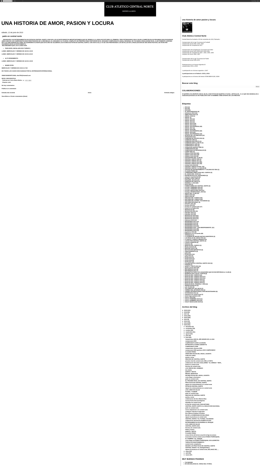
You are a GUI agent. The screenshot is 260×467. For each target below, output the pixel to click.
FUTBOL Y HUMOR (191, 391)
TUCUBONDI (189, 462)
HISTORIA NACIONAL (191, 202)
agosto (188, 334)
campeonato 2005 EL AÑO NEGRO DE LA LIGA (199, 339)
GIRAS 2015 (188, 195)
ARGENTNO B (189, 137)
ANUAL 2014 (189, 122)
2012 (186, 107)
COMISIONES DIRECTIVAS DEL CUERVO (197, 172)
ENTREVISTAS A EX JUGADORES (195, 175)
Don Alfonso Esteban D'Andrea (195, 413)
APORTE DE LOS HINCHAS (193, 135)
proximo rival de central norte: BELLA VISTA (199, 361)
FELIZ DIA (188, 184)
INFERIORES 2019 (190, 230)
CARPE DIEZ (189, 151)
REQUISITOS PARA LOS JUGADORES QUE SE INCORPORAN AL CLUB (207, 272)
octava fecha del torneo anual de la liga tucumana (200, 435)
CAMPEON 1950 (190, 140)
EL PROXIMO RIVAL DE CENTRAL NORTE (198, 381)
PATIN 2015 (188, 258)
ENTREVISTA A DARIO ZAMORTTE (196, 344)
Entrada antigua (169, 92)
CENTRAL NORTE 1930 (192, 159)
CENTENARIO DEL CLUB (192, 157)
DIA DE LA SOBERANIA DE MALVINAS (197, 415)
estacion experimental (192, 177)
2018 (185, 312)
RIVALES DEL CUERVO (192, 275)
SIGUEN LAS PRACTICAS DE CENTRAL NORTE (200, 446)
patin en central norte (192, 379)
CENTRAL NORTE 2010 (192, 162)
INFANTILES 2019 (190, 218)
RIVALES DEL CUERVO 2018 (194, 281)
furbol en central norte (192, 364)
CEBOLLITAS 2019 (190, 156)
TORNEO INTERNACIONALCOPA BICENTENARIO (200, 291)
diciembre (189, 326)
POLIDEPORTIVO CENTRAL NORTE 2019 (198, 263)
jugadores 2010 (189, 232)
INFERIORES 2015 (190, 226)
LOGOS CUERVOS (190, 242)
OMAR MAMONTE (190, 251)
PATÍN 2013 (188, 257)
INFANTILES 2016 (190, 217)
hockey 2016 (189, 205)
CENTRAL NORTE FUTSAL (193, 166)
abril (187, 453)
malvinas (187, 244)
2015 (186, 110)
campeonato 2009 (190, 341)
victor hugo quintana (191, 296)
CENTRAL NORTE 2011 (192, 163)
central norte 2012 (190, 165)
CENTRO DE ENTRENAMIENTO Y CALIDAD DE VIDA (201, 169)
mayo (187, 451)
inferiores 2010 (189, 220)
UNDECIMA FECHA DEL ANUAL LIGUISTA (198, 353)
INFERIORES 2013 (190, 224)
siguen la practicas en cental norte (196, 417)
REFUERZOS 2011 (190, 270)
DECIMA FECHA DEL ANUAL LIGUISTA (197, 375)
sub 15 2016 (188, 287)
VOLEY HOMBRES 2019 (192, 300)
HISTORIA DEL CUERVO (192, 199)
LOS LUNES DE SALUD (192, 390)
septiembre (189, 332)
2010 (185, 324)
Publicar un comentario (9, 88)
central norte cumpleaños (193, 444)
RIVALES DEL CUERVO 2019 (194, 282)
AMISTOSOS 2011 (190, 114)
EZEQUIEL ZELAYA (191, 180)
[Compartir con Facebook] (29, 80)
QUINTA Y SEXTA (190, 371)
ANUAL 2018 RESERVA (192, 131)
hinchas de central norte (192, 366)
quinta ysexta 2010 (191, 267)
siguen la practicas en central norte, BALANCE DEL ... (202, 449)
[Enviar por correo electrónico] (25, 80)
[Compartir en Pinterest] (30, 80)
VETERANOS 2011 (190, 293)
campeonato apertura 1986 (193, 147)
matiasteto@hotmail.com (190, 95)
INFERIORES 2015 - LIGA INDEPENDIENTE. (198, 227)
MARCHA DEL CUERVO (192, 245)
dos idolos (188, 370)
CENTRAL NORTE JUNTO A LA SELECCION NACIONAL (202, 406)
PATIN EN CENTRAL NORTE (194, 386)
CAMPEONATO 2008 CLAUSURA (195, 343)
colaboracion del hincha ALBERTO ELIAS (198, 420)
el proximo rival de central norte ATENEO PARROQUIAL (202, 437)
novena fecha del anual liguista (195, 400)
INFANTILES (188, 209)
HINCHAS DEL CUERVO (192, 197)
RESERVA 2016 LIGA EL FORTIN (195, 273)
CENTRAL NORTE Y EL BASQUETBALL (197, 447)
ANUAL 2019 (189, 132)
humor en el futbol (190, 208)
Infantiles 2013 (189, 214)
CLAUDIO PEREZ (190, 171)
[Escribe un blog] (26, 80)
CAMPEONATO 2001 (191, 145)
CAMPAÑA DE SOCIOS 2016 (193, 138)
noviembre (189, 328)
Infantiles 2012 (189, 212)
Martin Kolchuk (189, 247)
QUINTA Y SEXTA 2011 (192, 266)
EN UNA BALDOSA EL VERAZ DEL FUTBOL (198, 464)
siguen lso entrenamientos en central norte (198, 384)
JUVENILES (188, 235)
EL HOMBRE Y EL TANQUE (193, 438)
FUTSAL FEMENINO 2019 (193, 189)
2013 (186, 108)
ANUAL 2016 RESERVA (192, 126)
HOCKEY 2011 (189, 203)
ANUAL (187, 117)
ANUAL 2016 (189, 125)
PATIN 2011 (188, 254)
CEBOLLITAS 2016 (190, 154)
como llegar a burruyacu (192, 377)
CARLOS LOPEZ (190, 355)
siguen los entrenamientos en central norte (198, 388)
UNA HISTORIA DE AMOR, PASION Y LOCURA (57, 23)
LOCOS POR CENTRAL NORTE (194, 241)
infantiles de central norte (193, 402)
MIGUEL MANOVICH (191, 373)
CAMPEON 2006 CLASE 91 (193, 142)
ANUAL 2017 (189, 128)
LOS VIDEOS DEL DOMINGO (194, 368)
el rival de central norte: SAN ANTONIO (197, 404)
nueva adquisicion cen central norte (196, 409)
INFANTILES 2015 (190, 215)
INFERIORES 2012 (190, 223)
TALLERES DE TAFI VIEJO (193, 288)
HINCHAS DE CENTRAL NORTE (195, 359)
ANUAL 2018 (189, 129)
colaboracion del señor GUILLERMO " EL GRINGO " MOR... (203, 362)
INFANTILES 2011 (190, 211)
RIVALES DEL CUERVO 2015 (194, 278)
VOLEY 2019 (189, 297)
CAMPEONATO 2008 (191, 346)
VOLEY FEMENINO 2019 (192, 299)
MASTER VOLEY (190, 248)
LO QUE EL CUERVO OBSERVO (195, 239)
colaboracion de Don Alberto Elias (196, 399)
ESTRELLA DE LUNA (191, 178)
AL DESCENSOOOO (191, 111)
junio (187, 337)
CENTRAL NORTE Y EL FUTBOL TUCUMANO (199, 418)
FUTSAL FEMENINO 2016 (193, 187)
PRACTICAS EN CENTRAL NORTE (196, 382)
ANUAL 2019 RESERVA (192, 134)
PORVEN (187, 264)
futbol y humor (189, 429)
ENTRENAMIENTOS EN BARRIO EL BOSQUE (199, 422)
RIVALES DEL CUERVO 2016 (194, 279)
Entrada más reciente (8, 92)
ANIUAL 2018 (189, 116)
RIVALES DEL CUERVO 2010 (194, 276)
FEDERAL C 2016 (190, 183)
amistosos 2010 (190, 113)
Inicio (89, 92)
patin (9, 82)
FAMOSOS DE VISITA (191, 181)
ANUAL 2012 (189, 119)
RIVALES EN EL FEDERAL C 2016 (195, 284)
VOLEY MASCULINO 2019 (193, 302)
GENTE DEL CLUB (190, 193)
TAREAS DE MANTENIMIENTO (194, 442)
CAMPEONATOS (190, 148)
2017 (185, 314)
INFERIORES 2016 (190, 229)
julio (187, 335)
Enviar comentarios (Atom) (19, 96)
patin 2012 (188, 255)
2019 (185, 310)
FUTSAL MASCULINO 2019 (193, 190)
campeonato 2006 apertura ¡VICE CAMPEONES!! (200, 350)
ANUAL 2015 (189, 123)
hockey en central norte (192, 206)
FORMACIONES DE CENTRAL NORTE (196, 186)
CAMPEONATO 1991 (191, 144)
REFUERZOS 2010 (190, 269)
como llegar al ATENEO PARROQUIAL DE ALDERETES (202, 440)
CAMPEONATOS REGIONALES (194, 150)
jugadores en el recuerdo (192, 233)
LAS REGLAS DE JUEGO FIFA (194, 238)
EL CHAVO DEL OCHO (192, 174)
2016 (185, 315)
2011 (185, 323)
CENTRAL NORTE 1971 (192, 160)
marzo (188, 455)
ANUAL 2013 (189, 120)
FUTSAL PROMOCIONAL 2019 (194, 192)
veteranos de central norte (193, 294)
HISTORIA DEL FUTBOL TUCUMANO (196, 200)
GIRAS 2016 (188, 196)
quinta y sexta (189, 357)
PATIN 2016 (188, 260)
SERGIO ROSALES (191, 285)
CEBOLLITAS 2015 (190, 153)
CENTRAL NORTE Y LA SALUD (194, 168)
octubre (188, 330)
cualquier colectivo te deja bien (195, 411)
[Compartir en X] (28, 80)
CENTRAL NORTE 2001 (192, 426)
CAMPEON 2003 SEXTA (192, 141)
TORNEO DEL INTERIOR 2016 (194, 290)
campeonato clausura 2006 (193, 348)
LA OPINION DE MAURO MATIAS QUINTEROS (199, 236)
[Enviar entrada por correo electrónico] (23, 80)
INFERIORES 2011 (190, 221)
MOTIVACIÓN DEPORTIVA (193, 250)
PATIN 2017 (188, 261)
